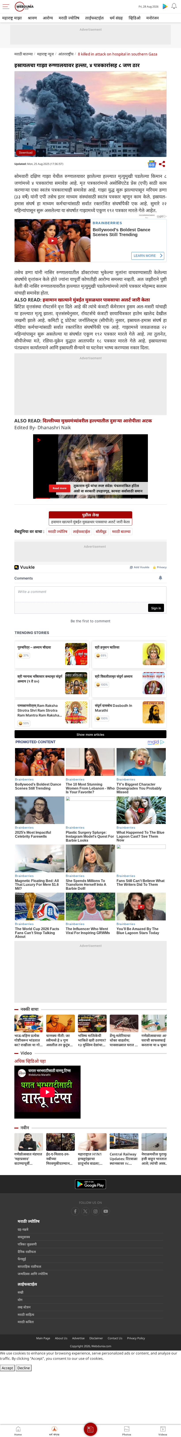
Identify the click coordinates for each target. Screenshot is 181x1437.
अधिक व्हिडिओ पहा (30, 1061)
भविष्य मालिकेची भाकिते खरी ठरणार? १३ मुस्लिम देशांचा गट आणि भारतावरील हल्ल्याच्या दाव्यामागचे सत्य (92, 1040)
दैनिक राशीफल (27, 1251)
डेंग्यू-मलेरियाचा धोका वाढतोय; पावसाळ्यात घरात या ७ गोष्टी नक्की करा (124, 1040)
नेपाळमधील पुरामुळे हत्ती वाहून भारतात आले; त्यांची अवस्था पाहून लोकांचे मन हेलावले (155, 1159)
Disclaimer (96, 1338)
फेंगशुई (22, 1259)
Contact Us (115, 1338)
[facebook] (75, 1211)
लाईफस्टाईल (94, 18)
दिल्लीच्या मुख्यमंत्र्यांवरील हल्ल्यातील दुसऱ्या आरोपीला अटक (97, 421)
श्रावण (32, 18)
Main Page (43, 1338)
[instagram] (106, 1211)
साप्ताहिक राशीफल (29, 1266)
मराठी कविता (26, 1322)
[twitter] (85, 1211)
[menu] (7, 6)
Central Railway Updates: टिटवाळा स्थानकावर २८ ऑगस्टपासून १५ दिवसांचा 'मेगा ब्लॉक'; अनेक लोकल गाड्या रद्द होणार (124, 1159)
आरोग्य (48, 18)
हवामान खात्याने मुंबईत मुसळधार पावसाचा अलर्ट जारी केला (96, 300)
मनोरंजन (152, 18)
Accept (7, 1368)
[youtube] (96, 1211)
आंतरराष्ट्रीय (66, 53)
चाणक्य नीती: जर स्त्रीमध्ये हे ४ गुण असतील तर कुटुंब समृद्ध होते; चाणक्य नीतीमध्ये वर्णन (59, 1040)
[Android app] (90, 1184)
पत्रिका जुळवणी (27, 1244)
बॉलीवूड (101, 531)
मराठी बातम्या (23, 53)
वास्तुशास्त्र (24, 1237)
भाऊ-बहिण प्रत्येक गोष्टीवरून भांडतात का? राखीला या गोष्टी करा (28, 1040)
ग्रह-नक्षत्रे (23, 1229)
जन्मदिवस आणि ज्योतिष (33, 1273)
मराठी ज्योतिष (69, 18)
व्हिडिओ (134, 18)
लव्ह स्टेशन (24, 1307)
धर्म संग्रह (116, 18)
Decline (23, 1368)
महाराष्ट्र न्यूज (45, 53)
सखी (20, 1292)
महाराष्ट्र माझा (12, 18)
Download (25, 152)
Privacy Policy (136, 1338)
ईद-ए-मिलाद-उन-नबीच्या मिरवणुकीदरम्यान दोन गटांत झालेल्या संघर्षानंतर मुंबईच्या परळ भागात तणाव (59, 1159)
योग (20, 1300)
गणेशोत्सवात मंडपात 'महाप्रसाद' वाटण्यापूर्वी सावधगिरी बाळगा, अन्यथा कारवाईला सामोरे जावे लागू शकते (28, 1159)
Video (26, 1053)
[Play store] (165, 6)
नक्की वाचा (29, 1009)
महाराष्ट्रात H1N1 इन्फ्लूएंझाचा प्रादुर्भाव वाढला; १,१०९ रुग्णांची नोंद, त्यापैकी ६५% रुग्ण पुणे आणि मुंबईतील (91, 1159)
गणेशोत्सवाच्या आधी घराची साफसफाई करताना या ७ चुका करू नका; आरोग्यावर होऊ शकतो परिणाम (155, 1040)
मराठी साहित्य (26, 1314)
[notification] (174, 6)
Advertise (78, 1338)
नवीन (25, 1127)
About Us (61, 1338)
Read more (59, 488)
